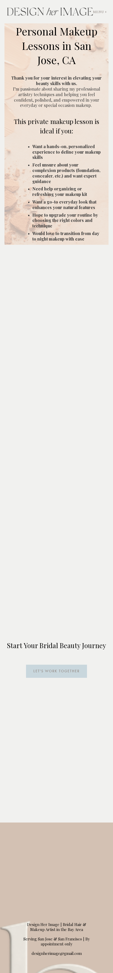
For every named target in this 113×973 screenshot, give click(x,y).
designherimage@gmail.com (57, 953)
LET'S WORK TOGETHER (56, 671)
